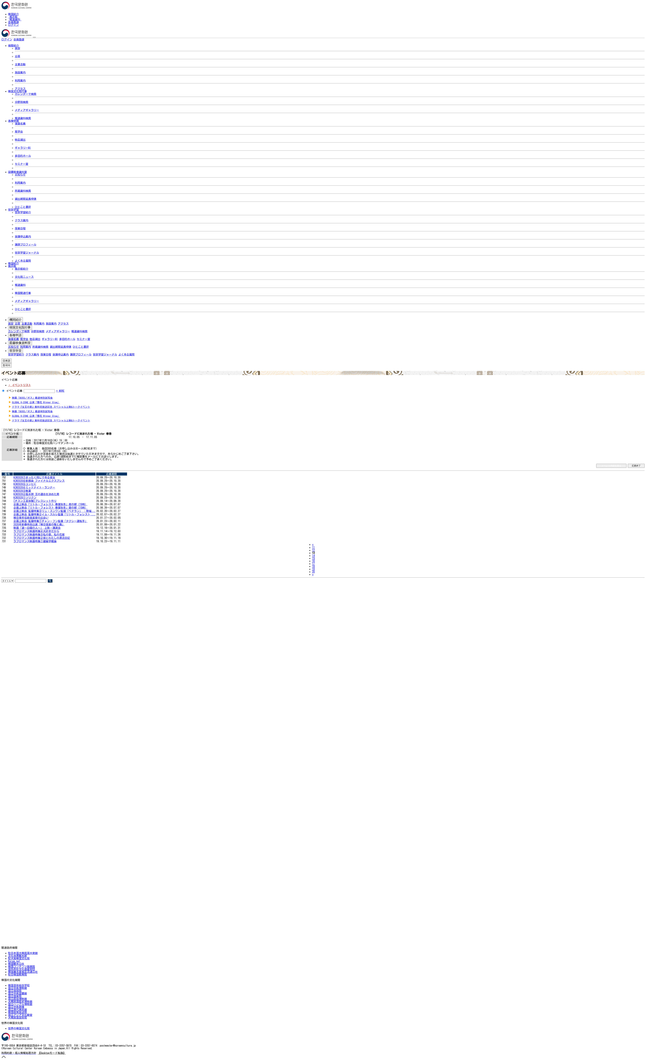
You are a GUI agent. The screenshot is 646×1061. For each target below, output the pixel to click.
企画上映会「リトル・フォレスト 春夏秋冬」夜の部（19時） (50, 504)
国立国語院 (15, 990)
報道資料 (15, 19)
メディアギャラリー (27, 110)
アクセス (20, 88)
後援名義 (20, 123)
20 (313, 571)
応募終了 (636, 465)
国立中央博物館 (17, 988)
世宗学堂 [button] (13, 209)
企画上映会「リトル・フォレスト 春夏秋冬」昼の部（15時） (50, 507)
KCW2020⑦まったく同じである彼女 (34, 477)
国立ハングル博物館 (20, 1004)
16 (313, 561)
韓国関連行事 (23, 293)
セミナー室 (21, 164)
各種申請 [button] (13, 121)
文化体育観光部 (17, 955)
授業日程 (20, 228)
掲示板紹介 (21, 268)
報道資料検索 (23, 118)
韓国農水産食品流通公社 (23, 972)
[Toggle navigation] (34, 37)
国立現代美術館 (17, 1009)
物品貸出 (20, 139)
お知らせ (20, 174)
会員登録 (13, 22)
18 (313, 566)
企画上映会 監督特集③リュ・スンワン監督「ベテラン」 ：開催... (54, 511)
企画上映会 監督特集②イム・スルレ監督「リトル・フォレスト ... (54, 514)
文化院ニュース (24, 277)
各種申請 (15, 335)
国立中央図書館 (17, 993)
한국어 (30, 39)
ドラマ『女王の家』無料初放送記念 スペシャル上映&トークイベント (51, 407)
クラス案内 (21, 220)
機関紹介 (15, 319)
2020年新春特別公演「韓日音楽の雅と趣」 (39, 524)
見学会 (19, 131)
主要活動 (20, 64)
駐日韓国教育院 (17, 974)
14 (313, 555)
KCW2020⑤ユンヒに (24, 484)
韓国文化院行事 (20, 327)
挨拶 (17, 48)
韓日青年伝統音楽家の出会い (30, 517)
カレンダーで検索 (25, 94)
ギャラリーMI (23, 147)
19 (313, 569)
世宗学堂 (15, 350)
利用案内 (20, 80)
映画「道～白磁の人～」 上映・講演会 (37, 527)
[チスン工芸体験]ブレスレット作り (35, 501)
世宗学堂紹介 (23, 212)
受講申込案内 (23, 236)
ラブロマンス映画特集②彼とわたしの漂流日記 (41, 538)
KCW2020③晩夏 (22, 490)
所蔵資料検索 (23, 190)
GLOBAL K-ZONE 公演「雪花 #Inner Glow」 (36, 402)
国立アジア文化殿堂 (20, 1015)
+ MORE (60, 390)
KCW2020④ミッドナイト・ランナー (34, 487)
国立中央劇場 (16, 1007)
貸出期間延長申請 (25, 199)
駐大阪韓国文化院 (19, 958)
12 (313, 550)
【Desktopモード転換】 (52, 1053)
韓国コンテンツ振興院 (21, 966)
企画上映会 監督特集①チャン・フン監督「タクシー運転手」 (50, 521)
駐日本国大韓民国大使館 (23, 953)
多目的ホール (23, 155)
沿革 (17, 56)
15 (313, 558)
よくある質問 (23, 260)
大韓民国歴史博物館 (20, 1001)
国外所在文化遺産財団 (21, 969)
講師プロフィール (25, 244)
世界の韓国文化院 (19, 1028)
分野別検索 (21, 102)
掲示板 (13, 16)
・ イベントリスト (19, 385)
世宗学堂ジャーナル (27, 252)
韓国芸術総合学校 (19, 985)
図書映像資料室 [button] (17, 172)
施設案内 (20, 72)
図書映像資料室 (20, 343)
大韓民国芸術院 (17, 1017)
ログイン (13, 25)
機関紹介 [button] (13, 45)
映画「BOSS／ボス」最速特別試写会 (32, 398)
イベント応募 (14, 390)
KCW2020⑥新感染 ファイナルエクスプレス (39, 480)
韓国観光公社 (16, 963)
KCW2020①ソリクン (24, 497)
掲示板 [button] (12, 266)
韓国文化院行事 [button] (17, 91)
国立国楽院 (15, 996)
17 (313, 563)
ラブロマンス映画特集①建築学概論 (35, 541)
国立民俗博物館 (17, 998)
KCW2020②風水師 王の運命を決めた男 (36, 494)
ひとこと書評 (23, 207)
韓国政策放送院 (17, 1012)
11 (313, 547)
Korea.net (14, 961)
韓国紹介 (13, 14)
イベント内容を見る (611, 465)
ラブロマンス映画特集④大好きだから (36, 531)
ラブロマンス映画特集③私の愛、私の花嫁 (39, 534)
